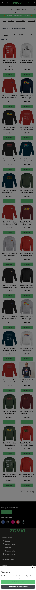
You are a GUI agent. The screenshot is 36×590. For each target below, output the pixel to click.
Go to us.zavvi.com (18, 582)
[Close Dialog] (34, 567)
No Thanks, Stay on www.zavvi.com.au (18, 586)
